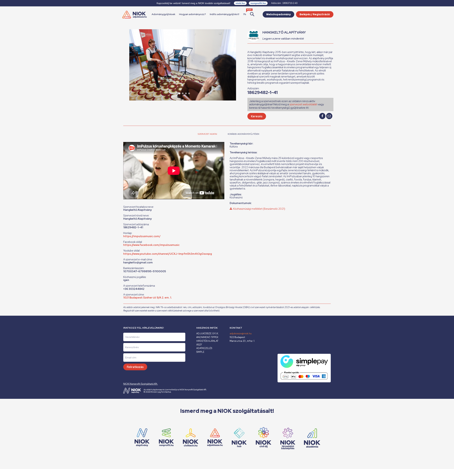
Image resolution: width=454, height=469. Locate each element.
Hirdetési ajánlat (207, 340)
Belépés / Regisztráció (315, 14)
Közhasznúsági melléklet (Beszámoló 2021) (258, 209)
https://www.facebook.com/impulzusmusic (151, 245)
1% (244, 14)
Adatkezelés (204, 348)
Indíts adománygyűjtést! (224, 14)
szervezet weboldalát (303, 104)
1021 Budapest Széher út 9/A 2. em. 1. (147, 297)
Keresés (256, 116)
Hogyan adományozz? (192, 14)
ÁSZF (199, 344)
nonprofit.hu (258, 3)
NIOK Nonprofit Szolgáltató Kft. (140, 383)
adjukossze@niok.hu (241, 333)
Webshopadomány (278, 14)
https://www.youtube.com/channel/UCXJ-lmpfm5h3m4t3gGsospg (167, 254)
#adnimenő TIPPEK (207, 337)
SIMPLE (200, 351)
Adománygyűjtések (163, 14)
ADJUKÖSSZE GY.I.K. (207, 333)
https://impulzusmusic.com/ (141, 236)
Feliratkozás (135, 367)
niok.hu (240, 3)
